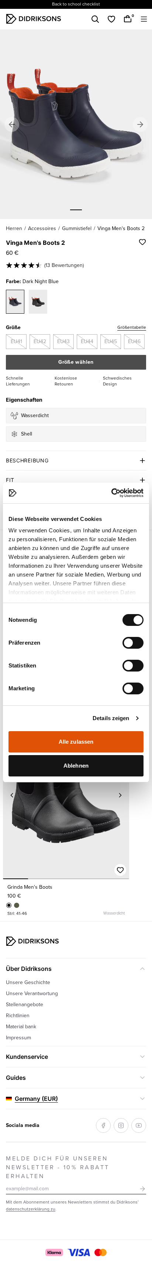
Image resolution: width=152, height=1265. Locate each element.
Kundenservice (27, 1056)
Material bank (21, 1026)
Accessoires (42, 228)
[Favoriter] (111, 19)
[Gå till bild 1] (76, 209)
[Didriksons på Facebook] (103, 1125)
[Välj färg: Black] (38, 302)
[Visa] (79, 1252)
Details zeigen (111, 718)
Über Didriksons (29, 968)
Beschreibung (27, 460)
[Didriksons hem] (33, 19)
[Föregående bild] (12, 795)
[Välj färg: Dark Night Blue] (15, 302)
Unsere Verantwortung (32, 993)
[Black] (8, 905)
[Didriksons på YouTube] (138, 1125)
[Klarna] (54, 1252)
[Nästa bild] (120, 795)
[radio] (16, 341)
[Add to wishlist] (142, 242)
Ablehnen (76, 765)
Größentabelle (131, 327)
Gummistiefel (76, 228)
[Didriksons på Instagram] (121, 1125)
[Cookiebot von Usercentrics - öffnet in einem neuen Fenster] (111, 493)
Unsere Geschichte (28, 982)
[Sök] (95, 19)
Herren (14, 228)
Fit (10, 480)
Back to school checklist (76, 4)
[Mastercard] (100, 1252)
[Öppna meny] (144, 19)
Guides (16, 1077)
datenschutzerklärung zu (30, 1209)
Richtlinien (18, 1015)
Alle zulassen (76, 742)
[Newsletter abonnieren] (142, 1188)
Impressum (18, 1038)
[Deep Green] (16, 905)
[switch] (133, 643)
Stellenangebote (24, 1004)
